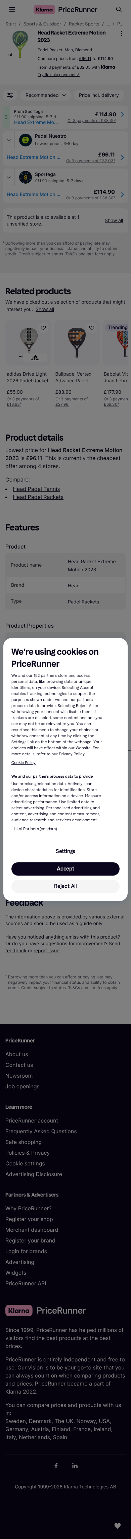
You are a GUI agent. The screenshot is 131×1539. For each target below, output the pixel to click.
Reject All (65, 886)
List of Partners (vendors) (34, 829)
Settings (65, 851)
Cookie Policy (23, 763)
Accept (65, 868)
